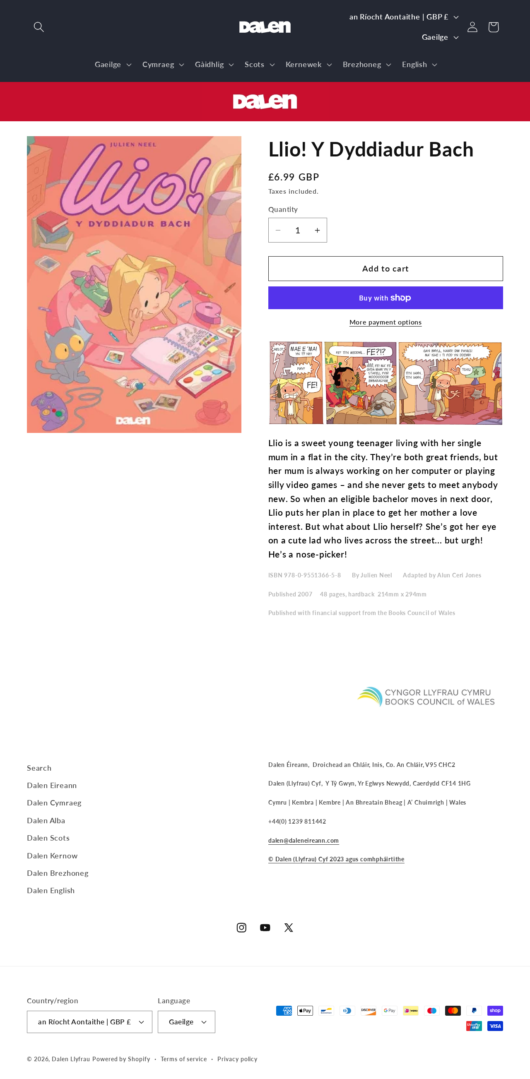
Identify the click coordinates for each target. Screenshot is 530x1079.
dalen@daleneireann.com (303, 840)
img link (265, 89)
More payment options (385, 322)
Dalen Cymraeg (54, 802)
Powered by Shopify (121, 1058)
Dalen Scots (48, 837)
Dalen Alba (46, 820)
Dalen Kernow (52, 855)
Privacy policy (237, 1058)
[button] (39, 27)
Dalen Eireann (52, 785)
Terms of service (184, 1058)
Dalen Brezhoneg (58, 872)
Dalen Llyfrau (71, 1058)
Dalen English (51, 890)
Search (39, 767)
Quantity (283, 209)
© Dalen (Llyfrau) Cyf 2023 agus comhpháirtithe (336, 859)
